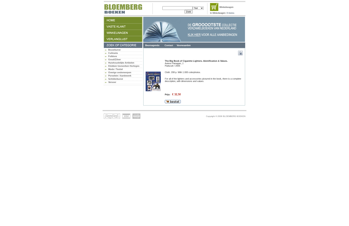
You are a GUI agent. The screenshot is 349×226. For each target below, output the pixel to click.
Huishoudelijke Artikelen (121, 63)
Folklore (112, 56)
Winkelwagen (226, 7)
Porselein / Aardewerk (119, 75)
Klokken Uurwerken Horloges (123, 66)
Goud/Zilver (114, 59)
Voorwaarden (184, 45)
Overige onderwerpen (119, 72)
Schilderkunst (115, 79)
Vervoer (112, 82)
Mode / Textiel (115, 69)
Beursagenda (152, 45)
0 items (230, 13)
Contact (169, 45)
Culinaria (113, 53)
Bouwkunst (114, 50)
